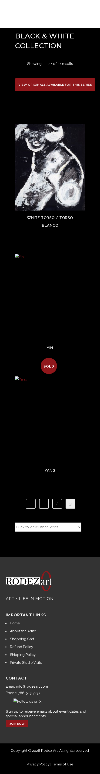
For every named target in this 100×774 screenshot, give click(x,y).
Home (15, 623)
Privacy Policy (38, 764)
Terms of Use (62, 764)
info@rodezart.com (32, 686)
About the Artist (23, 631)
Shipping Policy (23, 655)
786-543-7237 (29, 693)
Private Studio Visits (26, 663)
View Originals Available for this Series (55, 84)
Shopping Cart (22, 639)
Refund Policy (21, 647)
